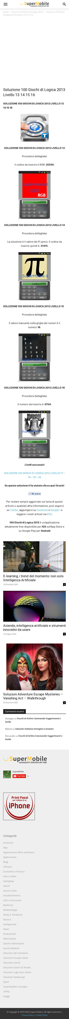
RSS (49, 514)
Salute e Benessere (13, 943)
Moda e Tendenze (12, 914)
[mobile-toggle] (5, 4)
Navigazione (9, 924)
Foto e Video (9, 876)
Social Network (11, 948)
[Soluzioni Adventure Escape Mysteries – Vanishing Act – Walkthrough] (34, 665)
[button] (64, 4)
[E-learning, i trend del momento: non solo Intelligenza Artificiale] (34, 556)
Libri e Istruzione (12, 900)
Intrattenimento (11, 895)
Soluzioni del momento (15, 953)
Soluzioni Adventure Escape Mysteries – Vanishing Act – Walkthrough (33, 696)
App (5, 847)
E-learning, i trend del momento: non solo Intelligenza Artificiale (33, 578)
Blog (5, 861)
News (6, 929)
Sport (6, 981)
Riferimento (9, 938)
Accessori (8, 842)
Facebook (42, 509)
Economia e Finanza (14, 871)
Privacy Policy (28, 1015)
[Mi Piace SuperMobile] (34, 493)
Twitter (14, 509)
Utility (6, 991)
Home (6, 12)
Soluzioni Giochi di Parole (16, 967)
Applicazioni (9, 857)
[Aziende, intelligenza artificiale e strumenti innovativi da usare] (34, 606)
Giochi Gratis (10, 890)
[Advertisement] (34, 52)
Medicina (8, 905)
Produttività (9, 933)
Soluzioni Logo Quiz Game (17, 972)
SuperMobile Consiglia (15, 986)
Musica (7, 919)
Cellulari (7, 866)
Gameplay (8, 881)
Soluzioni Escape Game (15, 957)
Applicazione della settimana (18, 852)
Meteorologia (10, 909)
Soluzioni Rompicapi (14, 977)
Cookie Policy (41, 1015)
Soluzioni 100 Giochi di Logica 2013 (27, 12)
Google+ (55, 509)
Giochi (6, 885)
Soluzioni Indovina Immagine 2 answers (34, 728)
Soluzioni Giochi (11, 962)
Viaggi (6, 996)
